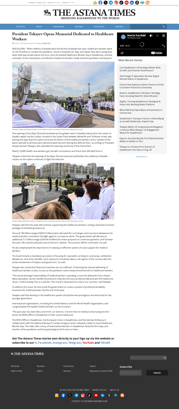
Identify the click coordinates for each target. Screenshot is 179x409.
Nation (39, 26)
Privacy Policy (99, 390)
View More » (142, 156)
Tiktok (104, 342)
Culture (93, 366)
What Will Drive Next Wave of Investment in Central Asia (141, 111)
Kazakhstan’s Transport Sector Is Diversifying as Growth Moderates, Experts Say (142, 120)
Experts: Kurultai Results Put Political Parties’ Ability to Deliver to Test (142, 140)
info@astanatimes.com (95, 401)
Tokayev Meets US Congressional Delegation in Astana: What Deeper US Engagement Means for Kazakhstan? (141, 129)
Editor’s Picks (16, 371)
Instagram (60, 342)
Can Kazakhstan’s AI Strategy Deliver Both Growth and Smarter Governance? (140, 69)
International (58, 26)
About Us (114, 390)
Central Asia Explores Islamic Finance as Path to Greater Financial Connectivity (142, 86)
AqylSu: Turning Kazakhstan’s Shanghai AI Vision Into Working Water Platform (140, 103)
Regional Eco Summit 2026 (101, 371)
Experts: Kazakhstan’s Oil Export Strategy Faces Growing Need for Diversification (140, 94)
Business (79, 26)
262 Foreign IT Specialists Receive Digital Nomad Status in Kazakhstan (139, 77)
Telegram (74, 342)
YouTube (88, 342)
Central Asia (99, 26)
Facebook (44, 342)
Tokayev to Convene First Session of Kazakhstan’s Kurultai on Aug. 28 (137, 148)
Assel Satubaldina (22, 43)
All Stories (20, 26)
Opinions (119, 26)
